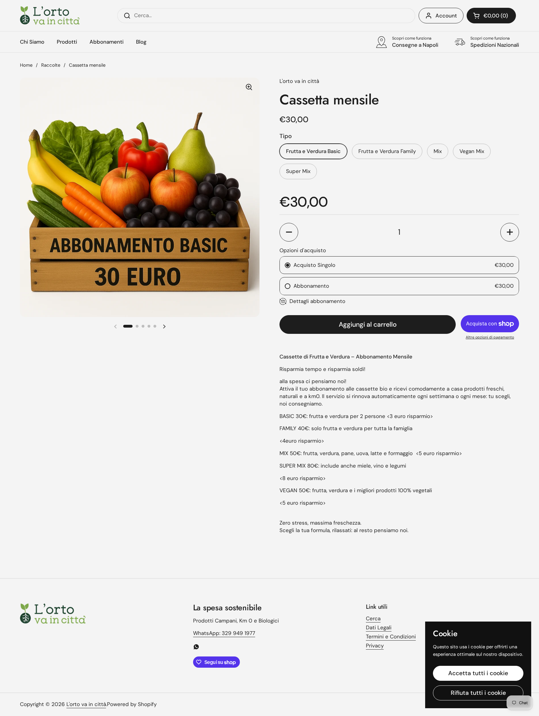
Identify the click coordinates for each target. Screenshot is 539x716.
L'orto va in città (86, 704)
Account (446, 15)
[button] (491, 15)
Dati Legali (378, 627)
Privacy (375, 645)
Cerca (373, 618)
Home (26, 65)
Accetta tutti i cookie (478, 673)
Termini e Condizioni (391, 636)
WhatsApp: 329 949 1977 (224, 633)
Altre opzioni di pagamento (490, 337)
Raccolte (50, 65)
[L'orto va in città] (50, 15)
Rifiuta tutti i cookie (478, 693)
